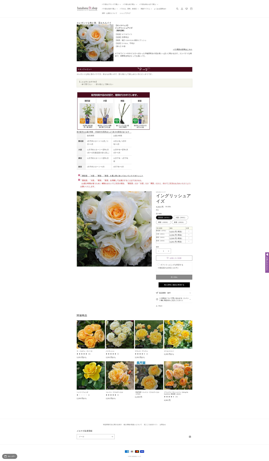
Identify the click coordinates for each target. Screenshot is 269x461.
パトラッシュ (110, 351)
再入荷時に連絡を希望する (174, 285)
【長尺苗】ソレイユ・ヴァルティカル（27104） (147, 393)
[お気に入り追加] (102, 324)
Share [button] (160, 306)
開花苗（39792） (164, 217)
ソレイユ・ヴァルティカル (114, 392)
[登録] (112, 436)
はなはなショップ (136, 456)
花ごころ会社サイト (151, 425)
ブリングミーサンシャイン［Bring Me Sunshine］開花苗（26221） (176, 393)
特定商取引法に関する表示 (112, 425)
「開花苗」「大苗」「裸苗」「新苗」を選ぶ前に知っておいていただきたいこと (111, 176)
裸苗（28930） (163, 222)
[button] (111, 4)
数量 (157, 247)
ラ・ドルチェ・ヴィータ (84, 351)
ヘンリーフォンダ (82, 392)
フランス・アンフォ (141, 351)
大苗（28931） (181, 217)
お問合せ (163, 425)
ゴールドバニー (169, 351)
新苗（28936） (179, 222)
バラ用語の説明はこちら (182, 49)
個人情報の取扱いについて (133, 425)
